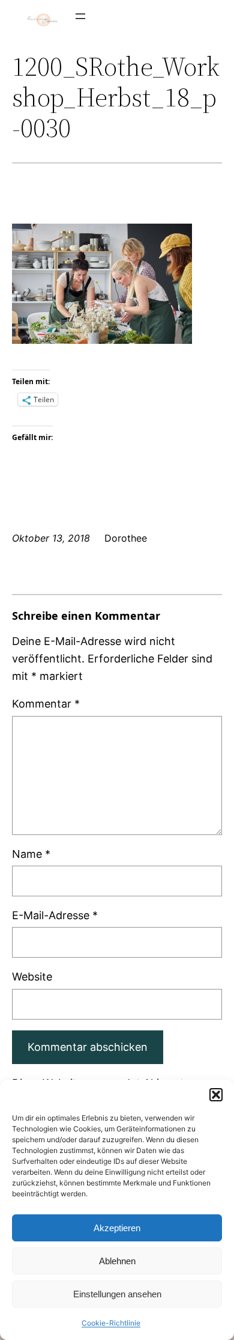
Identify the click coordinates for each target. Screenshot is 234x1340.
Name (31, 854)
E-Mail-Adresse (55, 915)
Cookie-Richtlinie (111, 1322)
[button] (216, 1095)
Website (32, 976)
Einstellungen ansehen (117, 1294)
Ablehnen (117, 1261)
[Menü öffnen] (80, 16)
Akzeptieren (117, 1228)
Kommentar (46, 703)
